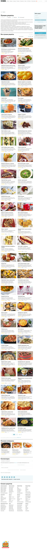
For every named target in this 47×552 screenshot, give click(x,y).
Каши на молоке (11, 509)
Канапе (10, 497)
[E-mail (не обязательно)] (25, 465)
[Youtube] (12, 477)
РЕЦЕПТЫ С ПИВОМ (3, 394)
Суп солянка (19, 490)
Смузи (26, 509)
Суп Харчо (18, 491)
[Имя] (8, 465)
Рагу (26, 490)
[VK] (4, 477)
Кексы (18, 497)
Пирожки (18, 499)
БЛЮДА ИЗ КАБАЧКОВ (4, 262)
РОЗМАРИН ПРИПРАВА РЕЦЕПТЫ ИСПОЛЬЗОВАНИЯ (7, 245)
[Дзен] (14, 477)
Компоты (27, 508)
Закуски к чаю (11, 500)
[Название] (40, 15)
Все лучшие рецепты (4, 501)
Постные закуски (19, 505)
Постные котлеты (19, 509)
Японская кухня (3, 509)
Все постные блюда (20, 510)
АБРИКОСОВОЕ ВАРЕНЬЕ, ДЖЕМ (5, 113)
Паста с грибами (28, 497)
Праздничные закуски (12, 498)
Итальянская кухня (3, 506)
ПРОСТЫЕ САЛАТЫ (3, 146)
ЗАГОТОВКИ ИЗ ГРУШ (3, 195)
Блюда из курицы (3, 498)
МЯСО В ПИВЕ (19, 344)
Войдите (16, 462)
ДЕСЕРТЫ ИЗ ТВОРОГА (4, 64)
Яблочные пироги (3, 489)
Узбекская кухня (3, 508)
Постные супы (19, 506)
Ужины (2, 500)
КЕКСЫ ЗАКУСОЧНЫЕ (20, 394)
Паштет (10, 499)
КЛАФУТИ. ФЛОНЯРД (20, 162)
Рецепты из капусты (3, 487)
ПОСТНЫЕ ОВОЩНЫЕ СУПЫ (4, 295)
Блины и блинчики (3, 497)
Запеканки (2, 499)
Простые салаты (11, 487)
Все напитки (27, 510)
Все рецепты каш (11, 510)
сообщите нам (19, 437)
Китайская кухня (3, 507)
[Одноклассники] (7, 477)
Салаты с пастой (28, 499)
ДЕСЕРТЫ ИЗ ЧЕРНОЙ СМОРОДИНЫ (22, 146)
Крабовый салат (11, 491)
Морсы (26, 505)
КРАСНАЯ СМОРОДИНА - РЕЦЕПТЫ (22, 211)
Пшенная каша (11, 508)
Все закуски (10, 501)
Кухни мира (2, 510)
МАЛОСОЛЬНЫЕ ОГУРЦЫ (21, 47)
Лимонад (27, 507)
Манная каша (11, 507)
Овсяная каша (11, 505)
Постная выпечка (19, 507)
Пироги (18, 500)
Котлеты (27, 487)
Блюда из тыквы (3, 491)
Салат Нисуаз (11, 489)
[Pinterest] (9, 477)
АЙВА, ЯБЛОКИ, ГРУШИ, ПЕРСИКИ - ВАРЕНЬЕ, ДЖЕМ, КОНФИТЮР (7, 47)
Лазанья (27, 498)
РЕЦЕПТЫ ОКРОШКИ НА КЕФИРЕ (22, 64)
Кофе (26, 506)
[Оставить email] (40, 31)
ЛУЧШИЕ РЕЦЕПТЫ (3, 211)
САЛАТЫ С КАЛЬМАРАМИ (4, 344)
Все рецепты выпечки (20, 501)
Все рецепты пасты (28, 501)
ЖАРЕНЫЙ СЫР (20, 262)
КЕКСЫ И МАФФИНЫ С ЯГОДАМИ (22, 113)
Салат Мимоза (11, 490)
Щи (17, 487)
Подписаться (40, 33)
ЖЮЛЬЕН (2, 311)
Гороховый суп (19, 489)
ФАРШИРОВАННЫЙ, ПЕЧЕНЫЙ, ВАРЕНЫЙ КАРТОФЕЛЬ (24, 311)
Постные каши (19, 508)
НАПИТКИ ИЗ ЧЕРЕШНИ (21, 295)
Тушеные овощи (28, 491)
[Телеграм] (2, 477)
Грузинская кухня (3, 505)
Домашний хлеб (19, 498)
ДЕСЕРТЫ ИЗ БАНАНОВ (4, 162)
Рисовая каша (11, 506)
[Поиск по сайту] (42, 1)
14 (19, 434)
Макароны (27, 500)
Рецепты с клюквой (3, 490)
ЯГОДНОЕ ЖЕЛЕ (20, 195)
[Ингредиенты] (40, 17)
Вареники (27, 489)
